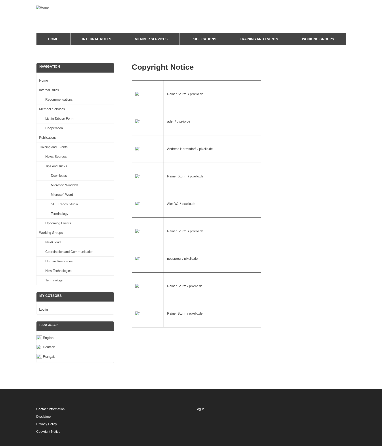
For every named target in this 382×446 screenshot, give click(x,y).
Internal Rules (96, 39)
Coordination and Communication (69, 252)
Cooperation (54, 128)
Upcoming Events (58, 223)
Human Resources (59, 261)
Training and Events (259, 39)
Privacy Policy (46, 424)
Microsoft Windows (64, 185)
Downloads (59, 175)
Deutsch (49, 347)
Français (49, 356)
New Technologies (58, 271)
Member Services (151, 39)
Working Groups (318, 39)
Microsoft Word (62, 194)
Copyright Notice (48, 431)
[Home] (43, 7)
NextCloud (53, 242)
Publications (203, 39)
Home (53, 39)
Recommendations (59, 99)
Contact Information (50, 409)
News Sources (56, 156)
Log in (43, 309)
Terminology (59, 213)
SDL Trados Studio (64, 204)
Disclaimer (44, 416)
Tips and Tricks (56, 166)
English (48, 338)
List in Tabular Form (59, 118)
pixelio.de (196, 94)
